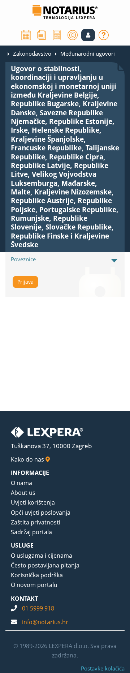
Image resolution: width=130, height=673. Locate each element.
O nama (21, 483)
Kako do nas (28, 459)
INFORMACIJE (30, 473)
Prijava (25, 281)
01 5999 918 (38, 608)
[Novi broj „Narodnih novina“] (41, 34)
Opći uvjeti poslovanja (40, 512)
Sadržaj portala (31, 532)
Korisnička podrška (37, 575)
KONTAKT (24, 599)
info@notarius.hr (45, 622)
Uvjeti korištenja (33, 502)
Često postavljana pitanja (45, 565)
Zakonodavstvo (32, 53)
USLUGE (22, 545)
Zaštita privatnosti (35, 522)
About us (23, 493)
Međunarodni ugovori (87, 53)
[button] (88, 35)
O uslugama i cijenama (41, 556)
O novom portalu (34, 585)
